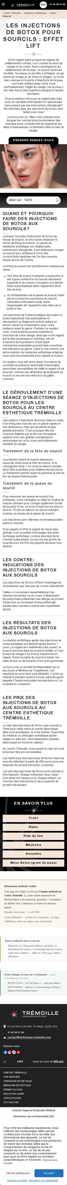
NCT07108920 (15, 987)
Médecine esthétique (17, 1085)
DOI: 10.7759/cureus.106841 (47, 952)
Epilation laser (14, 1094)
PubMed (13, 956)
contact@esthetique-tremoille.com (29, 1037)
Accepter (49, 1173)
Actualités (11, 1102)
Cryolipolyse (12, 1098)
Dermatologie (13, 1090)
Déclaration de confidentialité (43, 1181)
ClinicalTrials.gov (11, 978)
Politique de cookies (17, 1181)
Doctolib (47, 921)
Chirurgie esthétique (18, 1081)
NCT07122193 (15, 983)
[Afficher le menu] (3, 4)
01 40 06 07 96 (16, 1033)
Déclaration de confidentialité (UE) (33, 1116)
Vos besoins (12, 1077)
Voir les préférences (18, 1173)
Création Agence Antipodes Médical (33, 1110)
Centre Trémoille (15, 1073)
